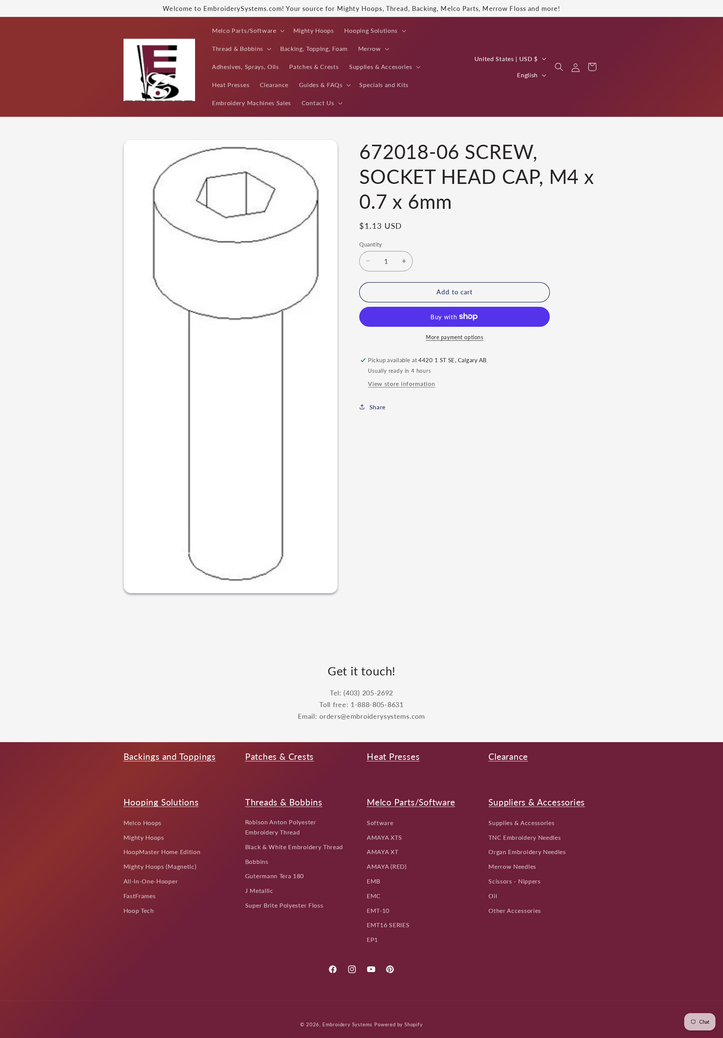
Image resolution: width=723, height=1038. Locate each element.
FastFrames (140, 895)
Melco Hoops (143, 822)
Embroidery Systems (347, 1025)
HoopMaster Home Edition (162, 852)
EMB (373, 881)
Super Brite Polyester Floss (284, 905)
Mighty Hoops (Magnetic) (160, 866)
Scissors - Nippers (514, 881)
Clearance (508, 756)
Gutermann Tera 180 (274, 876)
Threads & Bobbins (283, 802)
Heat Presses (393, 756)
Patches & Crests (279, 756)
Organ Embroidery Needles (527, 852)
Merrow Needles (512, 866)
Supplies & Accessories (521, 822)
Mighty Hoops (144, 837)
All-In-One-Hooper (151, 881)
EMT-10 (378, 910)
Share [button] (377, 406)
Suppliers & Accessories (536, 802)
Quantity (370, 243)
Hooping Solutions (161, 802)
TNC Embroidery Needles (524, 837)
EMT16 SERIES (388, 925)
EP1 (372, 939)
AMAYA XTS (384, 837)
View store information (401, 383)
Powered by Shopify (398, 1025)
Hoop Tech (139, 910)
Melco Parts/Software (411, 802)
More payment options (455, 337)
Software (380, 822)
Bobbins (256, 861)
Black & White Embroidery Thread (294, 846)
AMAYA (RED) (387, 866)
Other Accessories (514, 910)
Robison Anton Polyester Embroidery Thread (280, 827)
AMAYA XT (382, 852)
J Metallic (259, 890)
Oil (492, 895)
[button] (247, 30)
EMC (374, 895)
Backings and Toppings (170, 756)
